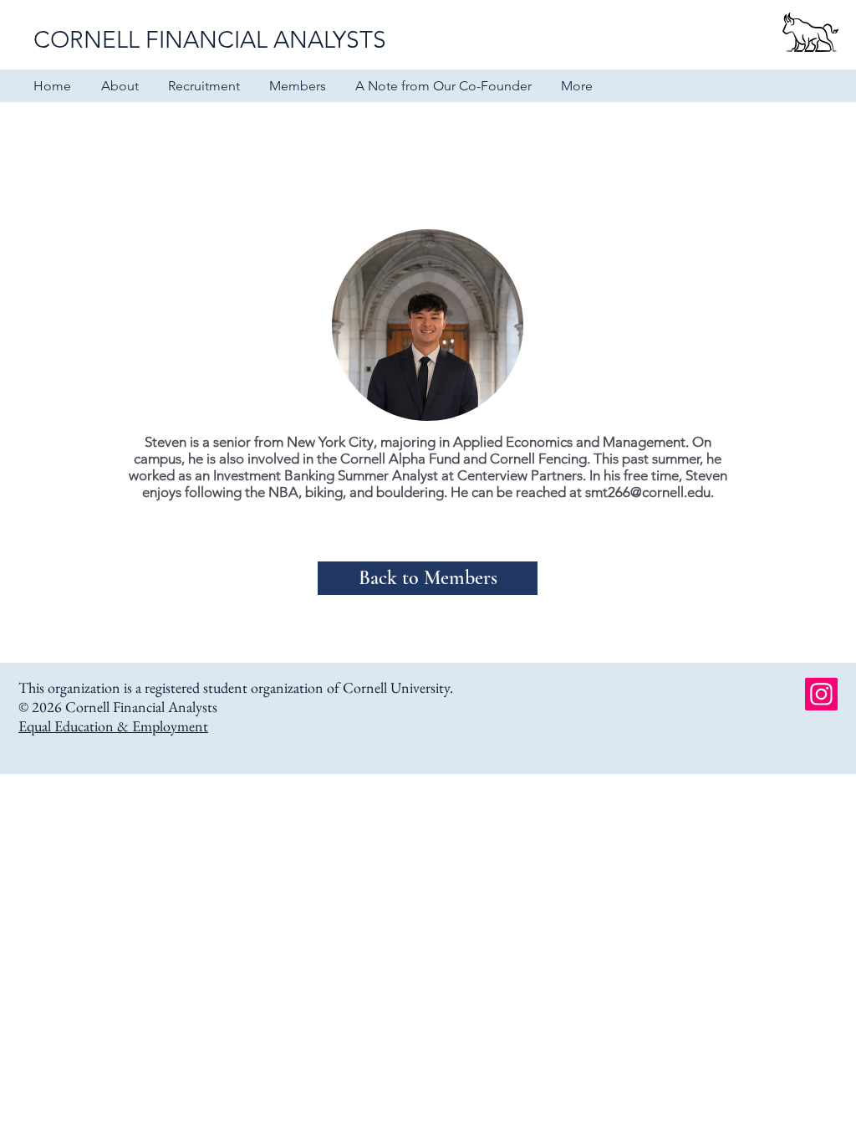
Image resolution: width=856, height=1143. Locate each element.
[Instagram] (821, 694)
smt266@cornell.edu (648, 492)
